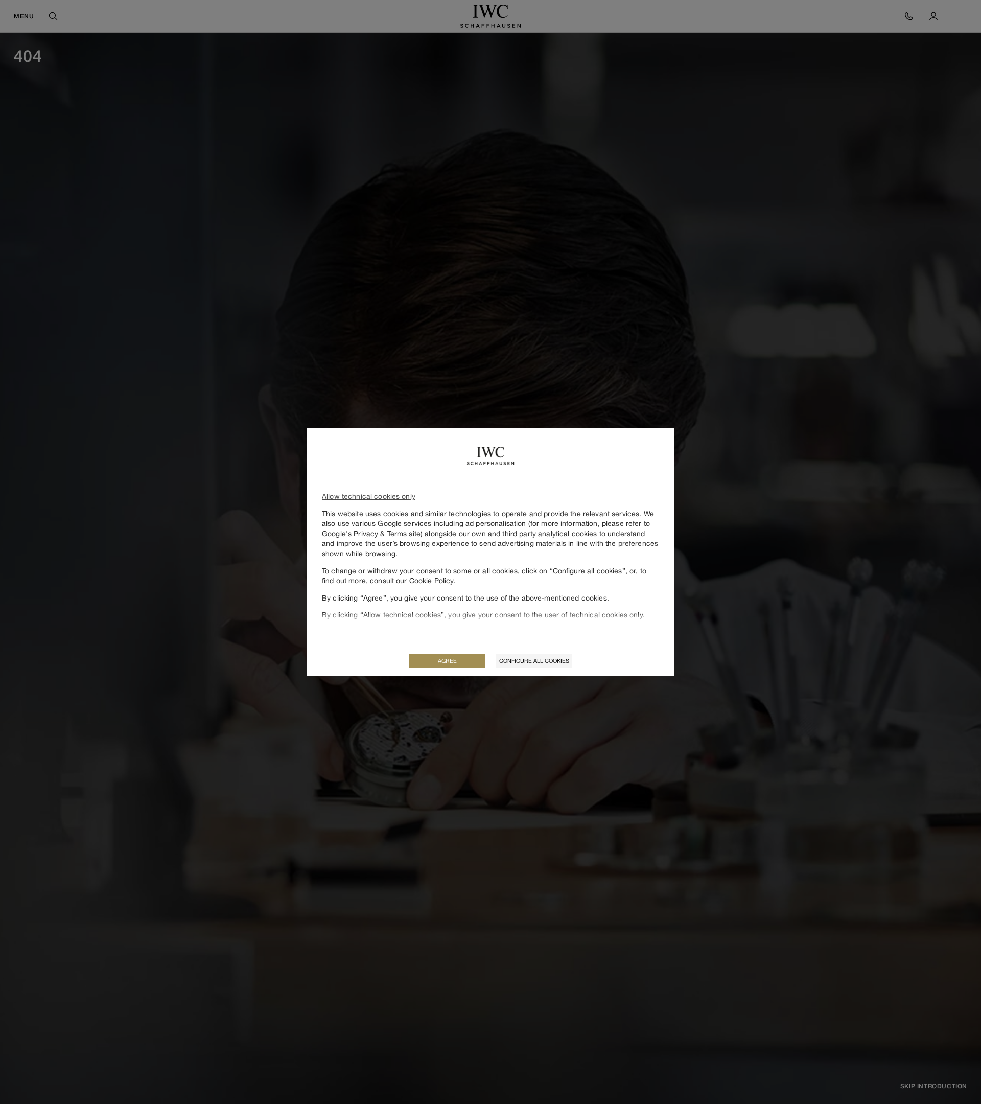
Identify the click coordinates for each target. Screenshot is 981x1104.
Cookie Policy (430, 580)
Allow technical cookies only (368, 496)
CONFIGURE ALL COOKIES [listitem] (534, 660)
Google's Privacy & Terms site (371, 533)
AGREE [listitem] (447, 660)
